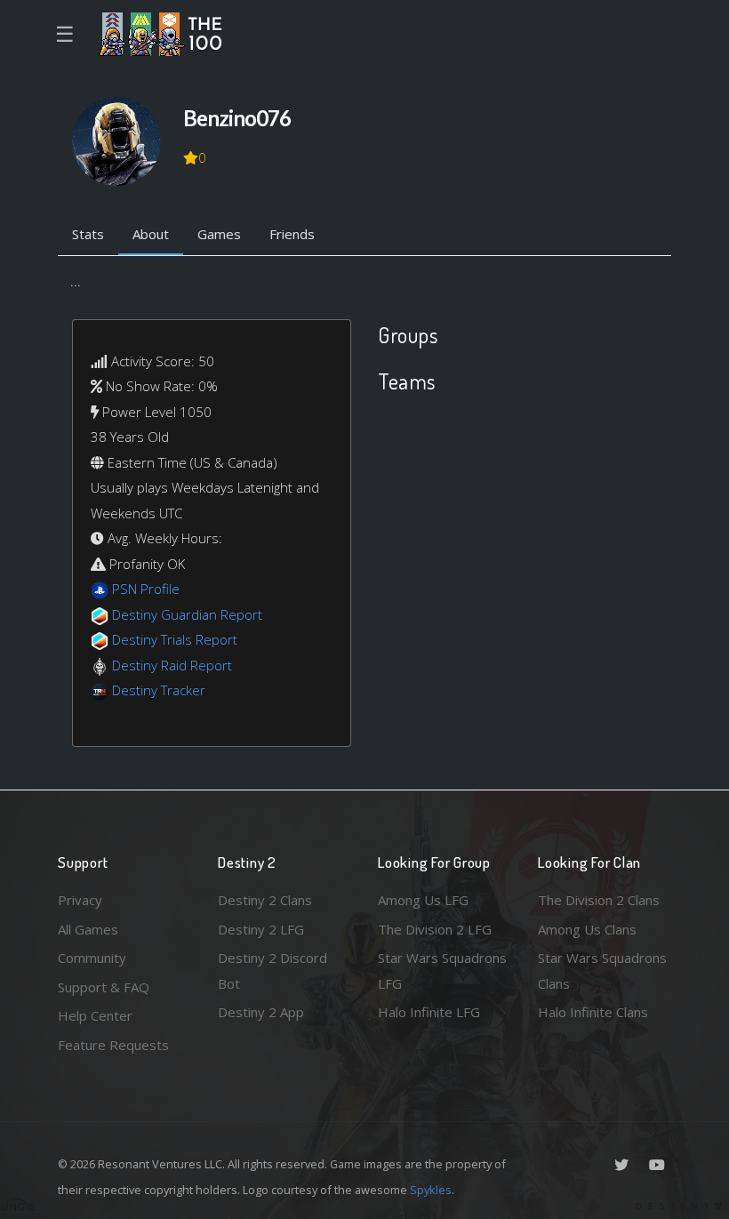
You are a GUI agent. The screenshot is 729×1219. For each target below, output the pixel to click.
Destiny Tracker (158, 690)
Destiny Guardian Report (187, 614)
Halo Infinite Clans (593, 1012)
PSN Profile (146, 588)
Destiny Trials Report (174, 639)
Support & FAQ (103, 987)
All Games (88, 929)
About (150, 234)
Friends (292, 234)
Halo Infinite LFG (429, 1012)
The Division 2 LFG (435, 929)
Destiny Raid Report (172, 665)
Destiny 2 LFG (261, 929)
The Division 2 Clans (599, 900)
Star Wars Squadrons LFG (442, 970)
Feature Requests (113, 1045)
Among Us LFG (423, 900)
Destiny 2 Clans (265, 900)
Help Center (95, 1015)
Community (92, 957)
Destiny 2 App (261, 1012)
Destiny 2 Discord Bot (272, 970)
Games (219, 234)
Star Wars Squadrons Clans (602, 970)
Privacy (80, 900)
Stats (88, 234)
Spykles (431, 1190)
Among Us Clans (587, 929)
